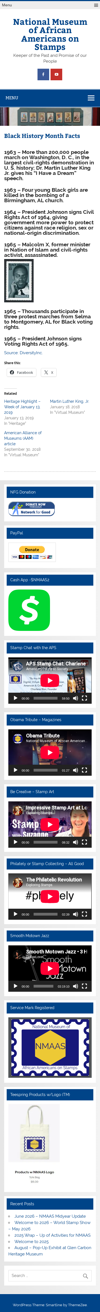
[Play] (15, 698)
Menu (7, 5)
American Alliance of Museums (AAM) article (23, 438)
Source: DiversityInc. (23, 352)
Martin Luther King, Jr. (69, 401)
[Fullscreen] (84, 698)
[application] (49, 680)
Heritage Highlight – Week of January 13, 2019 (22, 407)
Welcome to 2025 (31, 1241)
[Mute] (75, 698)
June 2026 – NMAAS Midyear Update (50, 1216)
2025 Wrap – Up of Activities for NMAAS (52, 1235)
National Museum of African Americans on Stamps (50, 34)
